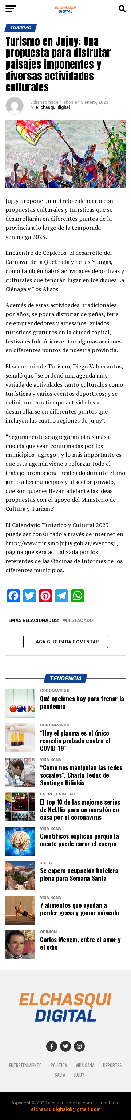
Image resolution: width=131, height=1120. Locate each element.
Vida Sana (85, 1065)
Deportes (112, 1065)
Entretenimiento (25, 1065)
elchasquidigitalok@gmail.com (65, 1109)
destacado (79, 620)
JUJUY (79, 1074)
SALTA (60, 1074)
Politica (59, 1065)
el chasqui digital (52, 107)
